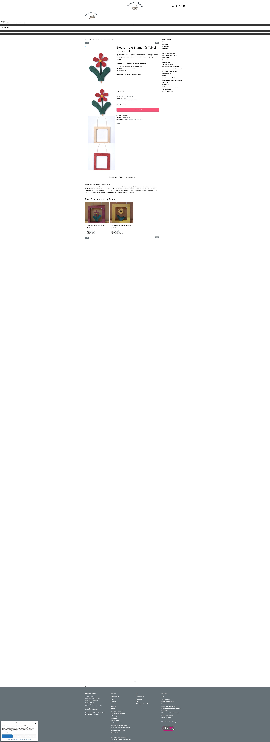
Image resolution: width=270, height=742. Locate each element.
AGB (162, 696)
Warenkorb (139, 699)
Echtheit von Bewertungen (168, 706)
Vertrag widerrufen (166, 717)
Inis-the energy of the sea (169, 71)
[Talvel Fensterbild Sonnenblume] (121, 212)
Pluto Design (165, 57)
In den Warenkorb (138, 109)
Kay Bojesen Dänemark (168, 53)
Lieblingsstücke (166, 73)
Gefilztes (164, 51)
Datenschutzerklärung (20, 739)
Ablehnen (18, 736)
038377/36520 (90, 704)
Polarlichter (165, 60)
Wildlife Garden (166, 39)
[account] (173, 6)
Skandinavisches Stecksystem (170, 78)
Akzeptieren (7, 736)
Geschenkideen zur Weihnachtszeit (172, 69)
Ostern (164, 75)
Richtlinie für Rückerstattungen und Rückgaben (171, 709)
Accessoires (165, 46)
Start (86, 39)
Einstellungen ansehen (30, 736)
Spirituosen (165, 84)
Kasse (135, 34)
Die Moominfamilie (167, 91)
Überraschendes (166, 89)
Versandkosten (130, 96)
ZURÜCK (87, 43)
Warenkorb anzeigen (135, 31)
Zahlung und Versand (142, 704)
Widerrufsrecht (165, 699)
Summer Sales (166, 62)
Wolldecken (165, 82)
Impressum (28, 739)
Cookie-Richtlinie (11, 739)
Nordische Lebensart (90, 693)
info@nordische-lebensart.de (94, 706)
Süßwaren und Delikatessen (170, 87)
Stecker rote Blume (138, 119)
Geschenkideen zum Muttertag (170, 66)
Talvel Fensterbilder (92, 39)
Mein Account (140, 696)
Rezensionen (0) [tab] (130, 177)
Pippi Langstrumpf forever (169, 55)
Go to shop (135, 24)
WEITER (157, 42)
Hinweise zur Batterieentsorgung (170, 713)
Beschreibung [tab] (113, 177)
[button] (35, 723)
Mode (163, 42)
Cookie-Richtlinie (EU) (167, 715)
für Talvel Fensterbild (128, 119)
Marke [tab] (121, 177)
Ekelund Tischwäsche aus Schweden (172, 80)
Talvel (118, 123)
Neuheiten (165, 48)
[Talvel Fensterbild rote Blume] (97, 212)
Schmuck (165, 44)
